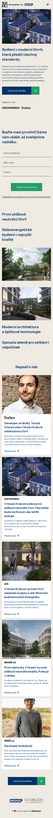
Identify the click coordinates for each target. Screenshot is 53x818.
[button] (47, 4)
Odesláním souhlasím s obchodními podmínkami (26, 196)
